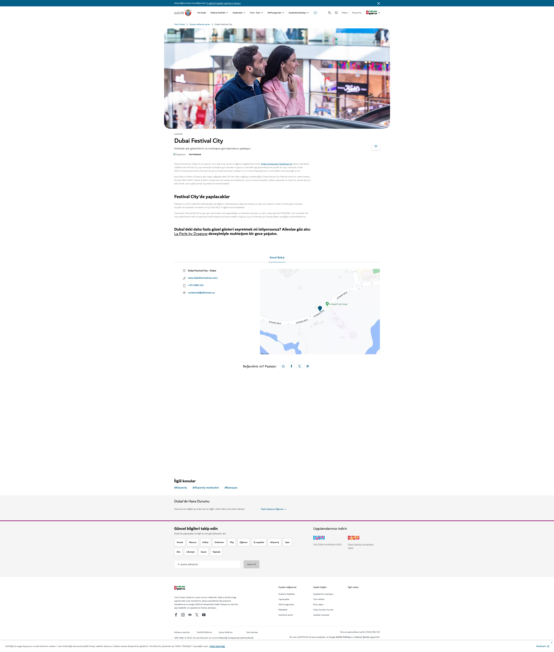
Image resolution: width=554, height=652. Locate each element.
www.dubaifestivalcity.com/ (203, 278)
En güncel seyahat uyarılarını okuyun (224, 3)
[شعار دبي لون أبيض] (180, 588)
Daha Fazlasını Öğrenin (272, 509)
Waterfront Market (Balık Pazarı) (302, 439)
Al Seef (338, 439)
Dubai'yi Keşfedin (218, 12)
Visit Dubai (179, 24)
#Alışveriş (180, 487)
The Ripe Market (188, 439)
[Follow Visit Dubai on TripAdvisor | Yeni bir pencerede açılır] (190, 614)
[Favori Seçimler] (336, 12)
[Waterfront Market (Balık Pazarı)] (303, 413)
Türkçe (344, 12)
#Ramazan (231, 487)
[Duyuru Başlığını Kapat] (378, 3)
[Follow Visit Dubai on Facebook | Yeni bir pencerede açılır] (176, 614)
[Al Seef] (355, 413)
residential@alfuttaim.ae (201, 293)
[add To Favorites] (376, 146)
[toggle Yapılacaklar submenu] (244, 12)
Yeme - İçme (255, 12)
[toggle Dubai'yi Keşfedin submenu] (227, 12)
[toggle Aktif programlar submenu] (283, 12)
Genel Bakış (277, 257)
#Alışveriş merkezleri (206, 487)
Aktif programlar (274, 12)
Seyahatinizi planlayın (297, 12)
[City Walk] (251, 413)
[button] (542, 646)
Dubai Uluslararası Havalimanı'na (276, 164)
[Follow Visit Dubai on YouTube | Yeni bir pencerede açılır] (204, 614)
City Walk (235, 439)
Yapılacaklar (237, 12)
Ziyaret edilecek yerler (199, 24)
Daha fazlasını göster (189, 466)
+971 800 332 (196, 285)
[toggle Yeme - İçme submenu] (262, 12)
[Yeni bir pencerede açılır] (283, 366)
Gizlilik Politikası (344, 637)
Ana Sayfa (201, 12)
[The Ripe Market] (198, 413)
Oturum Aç (356, 12)
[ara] (329, 12)
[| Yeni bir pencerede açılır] (183, 614)
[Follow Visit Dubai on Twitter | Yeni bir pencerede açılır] (197, 614)
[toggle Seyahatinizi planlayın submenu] (308, 12)
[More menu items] (315, 12)
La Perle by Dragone (191, 233)
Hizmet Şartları (362, 637)
